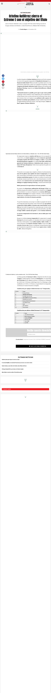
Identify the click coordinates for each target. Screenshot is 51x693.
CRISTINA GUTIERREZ (40, 339)
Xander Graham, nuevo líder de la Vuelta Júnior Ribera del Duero (14, 365)
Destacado (48, 339)
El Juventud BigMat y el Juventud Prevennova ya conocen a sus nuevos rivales (17, 362)
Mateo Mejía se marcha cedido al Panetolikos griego (12, 372)
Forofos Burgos (23, 29)
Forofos (28, 1)
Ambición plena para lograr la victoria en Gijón (10, 359)
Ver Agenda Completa (6, 389)
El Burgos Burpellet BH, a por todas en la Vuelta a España (12, 369)
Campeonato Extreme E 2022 (29, 339)
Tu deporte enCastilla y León (29, 4)
